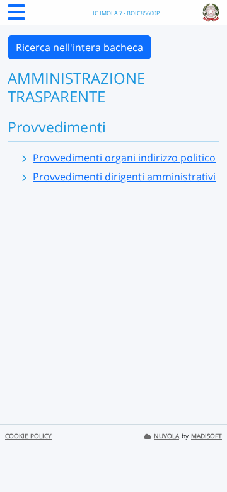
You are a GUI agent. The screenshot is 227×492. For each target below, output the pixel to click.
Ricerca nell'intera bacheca (79, 47)
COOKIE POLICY (28, 436)
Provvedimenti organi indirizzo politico (124, 158)
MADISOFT (206, 436)
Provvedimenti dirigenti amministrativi (124, 177)
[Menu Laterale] (16, 16)
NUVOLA (166, 436)
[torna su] (201, 453)
